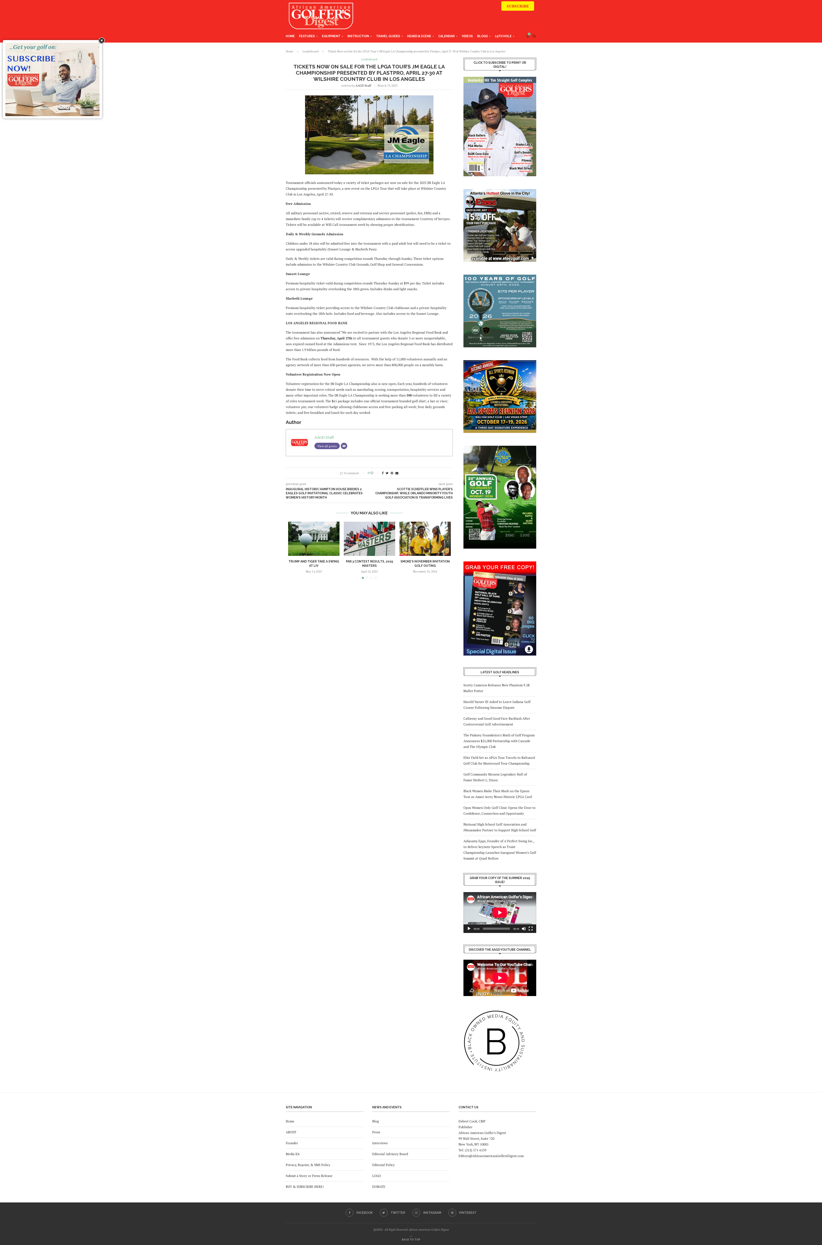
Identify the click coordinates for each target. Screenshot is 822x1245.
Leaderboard (310, 51)
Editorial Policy (383, 1165)
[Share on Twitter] (387, 473)
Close (101, 41)
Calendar (446, 36)
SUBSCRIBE (518, 6)
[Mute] (524, 929)
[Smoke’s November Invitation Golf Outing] (425, 539)
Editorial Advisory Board (390, 1154)
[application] (499, 912)
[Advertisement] (456, 18)
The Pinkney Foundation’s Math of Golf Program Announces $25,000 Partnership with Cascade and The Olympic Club (499, 741)
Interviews (380, 1143)
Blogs (482, 36)
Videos (467, 36)
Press (376, 1132)
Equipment (331, 36)
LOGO (376, 1176)
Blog (375, 1121)
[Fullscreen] (531, 929)
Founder (292, 1143)
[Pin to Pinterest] (392, 473)
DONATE (378, 1186)
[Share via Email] (396, 473)
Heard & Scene (419, 36)
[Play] (469, 929)
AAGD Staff (363, 85)
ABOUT (291, 1132)
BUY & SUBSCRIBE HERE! (305, 1186)
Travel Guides (388, 36)
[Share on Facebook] (383, 473)
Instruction (358, 36)
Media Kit (293, 1154)
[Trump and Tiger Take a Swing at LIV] (314, 539)
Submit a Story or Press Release (309, 1176)
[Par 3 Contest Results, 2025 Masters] (369, 539)
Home (290, 36)
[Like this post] (374, 473)
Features (307, 36)
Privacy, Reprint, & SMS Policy (308, 1165)
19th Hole (503, 36)
